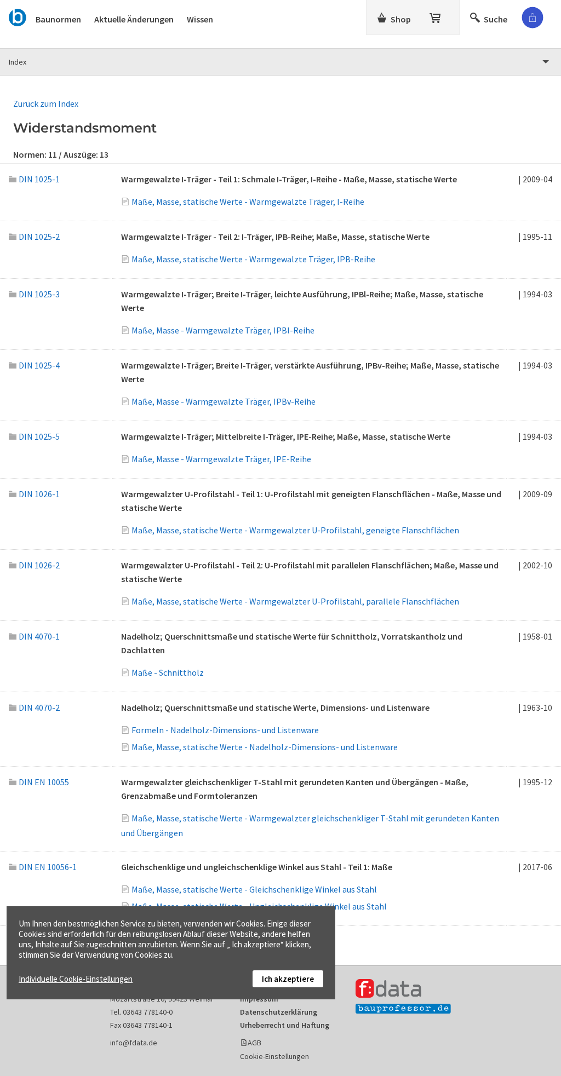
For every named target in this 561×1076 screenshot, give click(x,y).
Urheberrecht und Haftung (284, 1025)
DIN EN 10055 (44, 781)
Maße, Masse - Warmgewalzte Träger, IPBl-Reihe (222, 330)
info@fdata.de (133, 1043)
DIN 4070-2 (39, 707)
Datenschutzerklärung (278, 1012)
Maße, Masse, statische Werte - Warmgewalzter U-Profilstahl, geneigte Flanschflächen (295, 530)
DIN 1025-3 (39, 294)
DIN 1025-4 (39, 365)
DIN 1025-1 (39, 179)
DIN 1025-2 (39, 236)
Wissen (200, 19)
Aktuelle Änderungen (134, 19)
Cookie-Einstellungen (274, 1056)
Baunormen (58, 19)
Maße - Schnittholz (167, 672)
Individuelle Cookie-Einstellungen (76, 979)
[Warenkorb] (436, 16)
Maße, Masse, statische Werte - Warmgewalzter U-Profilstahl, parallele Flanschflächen (295, 601)
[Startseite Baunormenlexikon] (18, 16)
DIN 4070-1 (39, 636)
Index (17, 62)
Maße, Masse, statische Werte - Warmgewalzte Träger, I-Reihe (247, 201)
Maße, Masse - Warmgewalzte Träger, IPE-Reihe (221, 458)
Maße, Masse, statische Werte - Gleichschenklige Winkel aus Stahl (254, 889)
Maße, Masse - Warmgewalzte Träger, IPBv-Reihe (223, 401)
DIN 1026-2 (39, 565)
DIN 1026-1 (39, 493)
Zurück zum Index (45, 103)
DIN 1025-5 (39, 436)
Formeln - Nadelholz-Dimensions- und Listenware (225, 729)
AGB (254, 1043)
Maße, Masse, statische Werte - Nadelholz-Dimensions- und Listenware (264, 746)
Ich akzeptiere (288, 979)
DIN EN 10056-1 (48, 866)
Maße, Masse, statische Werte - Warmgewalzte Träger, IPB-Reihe (253, 259)
